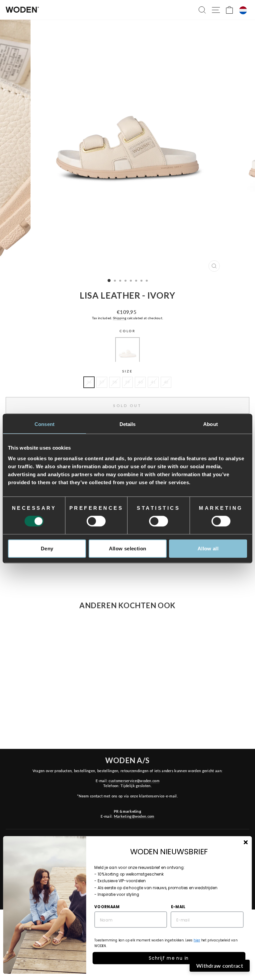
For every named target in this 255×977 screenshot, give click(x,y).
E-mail (178, 906)
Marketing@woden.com (134, 816)
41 (153, 381)
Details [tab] (128, 424)
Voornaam (107, 906)
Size (127, 371)
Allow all (208, 548)
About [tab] (210, 424)
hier (197, 940)
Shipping (119, 318)
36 (89, 381)
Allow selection (127, 548)
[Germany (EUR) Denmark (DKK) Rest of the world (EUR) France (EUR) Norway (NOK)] (243, 10)
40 (140, 381)
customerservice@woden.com (134, 780)
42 (166, 381)
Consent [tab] (44, 424)
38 (114, 381)
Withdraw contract (219, 965)
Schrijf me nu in (169, 958)
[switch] (96, 521)
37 (101, 381)
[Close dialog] (245, 842)
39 (127, 381)
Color (127, 331)
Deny (47, 548)
